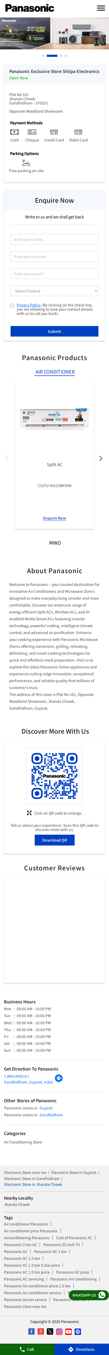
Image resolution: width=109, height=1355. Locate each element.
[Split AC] (54, 419)
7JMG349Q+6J (16, 1076)
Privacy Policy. (29, 304)
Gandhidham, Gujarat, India (28, 1082)
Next (101, 459)
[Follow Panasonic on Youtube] (68, 1331)
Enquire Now (54, 518)
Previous (8, 459)
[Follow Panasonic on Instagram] (59, 1331)
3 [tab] (61, 55)
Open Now (18, 77)
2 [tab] (48, 55)
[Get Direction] (58, 1080)
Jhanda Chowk (17, 1204)
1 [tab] (43, 55)
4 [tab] (66, 55)
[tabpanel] (54, 33)
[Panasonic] (30, 8)
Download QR (54, 840)
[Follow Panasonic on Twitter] (50, 1331)
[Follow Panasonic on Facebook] (31, 1331)
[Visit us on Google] (40, 1331)
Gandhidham (51, 1114)
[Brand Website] (77, 1331)
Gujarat (46, 1107)
